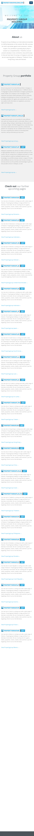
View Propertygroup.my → (9, 172)
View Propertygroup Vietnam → (10, 260)
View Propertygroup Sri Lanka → (11, 396)
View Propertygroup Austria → (10, 602)
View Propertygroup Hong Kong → (11, 442)
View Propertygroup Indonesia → (11, 237)
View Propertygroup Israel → (10, 488)
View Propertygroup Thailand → (10, 510)
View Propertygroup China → (10, 465)
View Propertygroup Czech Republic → (12, 579)
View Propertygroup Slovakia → (10, 556)
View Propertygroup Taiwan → (10, 419)
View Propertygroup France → (10, 624)
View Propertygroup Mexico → (10, 647)
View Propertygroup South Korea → (12, 351)
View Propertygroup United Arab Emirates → (14, 283)
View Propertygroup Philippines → (11, 533)
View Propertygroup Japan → (10, 328)
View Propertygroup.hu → (9, 110)
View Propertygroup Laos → (9, 374)
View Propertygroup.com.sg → (10, 141)
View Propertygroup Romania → (10, 214)
